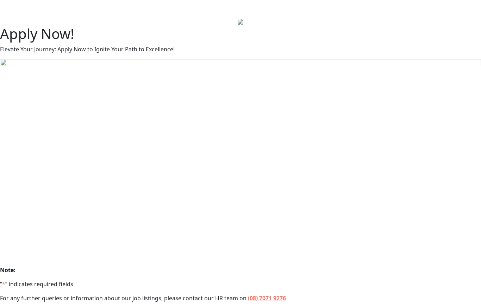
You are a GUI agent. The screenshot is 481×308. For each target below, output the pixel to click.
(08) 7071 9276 (267, 298)
